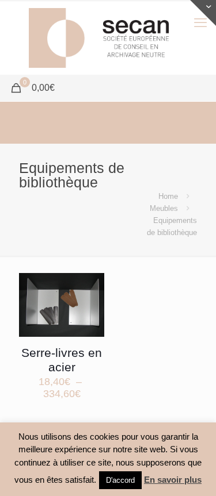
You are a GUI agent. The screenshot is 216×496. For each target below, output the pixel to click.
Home (168, 196)
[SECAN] (108, 37)
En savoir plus (173, 480)
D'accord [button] (120, 480)
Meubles (164, 208)
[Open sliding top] (203, 13)
